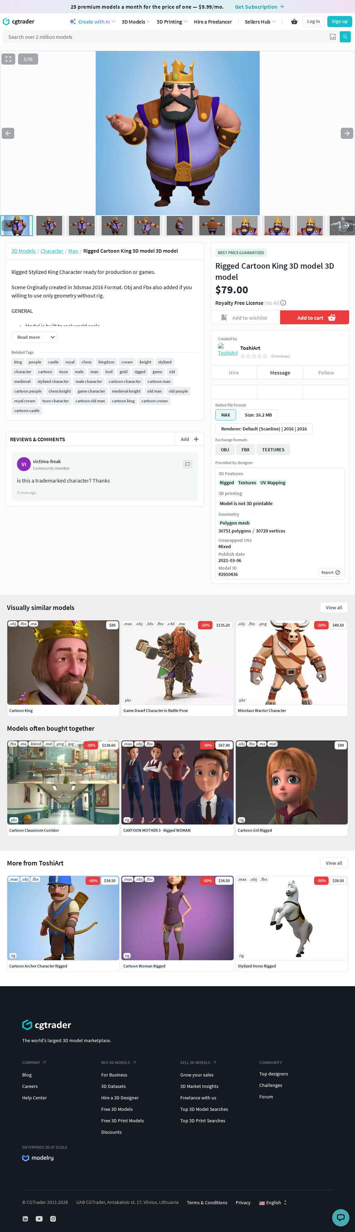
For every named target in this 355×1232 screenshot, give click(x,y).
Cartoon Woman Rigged (144, 966)
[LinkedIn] (26, 1219)
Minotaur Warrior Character (262, 710)
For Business (114, 1075)
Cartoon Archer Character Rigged (38, 966)
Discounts (111, 1132)
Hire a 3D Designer (120, 1098)
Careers (30, 1086)
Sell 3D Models (195, 1062)
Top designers (273, 1074)
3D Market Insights (199, 1086)
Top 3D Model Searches (204, 1109)
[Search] (345, 36)
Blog (27, 1075)
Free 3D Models (117, 1109)
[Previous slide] (8, 133)
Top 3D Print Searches (202, 1120)
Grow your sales (197, 1075)
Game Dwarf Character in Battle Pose (155, 710)
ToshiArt (250, 347)
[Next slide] (347, 133)
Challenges (270, 1085)
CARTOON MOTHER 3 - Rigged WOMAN (157, 830)
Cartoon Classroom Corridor (34, 830)
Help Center (34, 1098)
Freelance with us (198, 1098)
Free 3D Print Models (122, 1120)
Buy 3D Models (115, 1062)
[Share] (326, 392)
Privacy (243, 1202)
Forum (266, 1096)
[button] (332, 36)
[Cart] (294, 21)
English (270, 1202)
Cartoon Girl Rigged (255, 830)
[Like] (234, 392)
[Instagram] (54, 1219)
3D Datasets (113, 1086)
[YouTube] (40, 1219)
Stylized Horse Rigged (257, 966)
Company (31, 1062)
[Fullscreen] (8, 59)
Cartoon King (21, 710)
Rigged (227, 482)
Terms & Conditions (207, 1202)
